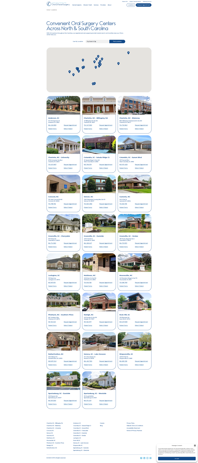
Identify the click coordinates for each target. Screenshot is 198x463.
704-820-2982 (88, 204)
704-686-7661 (123, 282)
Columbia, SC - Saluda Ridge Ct (97, 157)
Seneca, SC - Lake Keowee (95, 354)
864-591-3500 (52, 400)
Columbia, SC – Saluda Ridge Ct (82, 425)
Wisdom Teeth (87, 5)
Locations (131, 5)
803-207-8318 (123, 322)
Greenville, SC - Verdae (128, 236)
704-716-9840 (123, 125)
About (109, 5)
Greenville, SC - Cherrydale (59, 236)
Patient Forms (52, 129)
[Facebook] (141, 458)
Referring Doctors (147, 1)
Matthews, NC (90, 275)
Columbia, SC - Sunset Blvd (130, 157)
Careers (102, 423)
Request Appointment (143, 5)
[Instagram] (150, 458)
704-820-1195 (123, 204)
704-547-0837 (52, 164)
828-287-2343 (52, 361)
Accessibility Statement (133, 428)
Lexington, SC (54, 275)
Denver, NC (88, 197)
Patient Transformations (135, 1)
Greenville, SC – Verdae (79, 435)
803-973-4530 (123, 164)
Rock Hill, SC (124, 315)
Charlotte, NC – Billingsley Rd (55, 423)
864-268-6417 (88, 243)
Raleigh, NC (88, 315)
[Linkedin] (144, 458)
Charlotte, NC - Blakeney (129, 118)
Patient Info (125, 1)
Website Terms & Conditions (135, 425)
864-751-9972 (123, 243)
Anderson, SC (53, 118)
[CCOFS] (58, 4)
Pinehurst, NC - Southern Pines (60, 315)
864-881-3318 (123, 361)
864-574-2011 (87, 400)
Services (96, 5)
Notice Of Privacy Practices (134, 430)
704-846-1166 (87, 282)
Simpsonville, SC (126, 354)
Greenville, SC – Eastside (80, 433)
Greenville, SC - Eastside (94, 236)
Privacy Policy (130, 423)
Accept (177, 458)
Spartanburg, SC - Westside (95, 393)
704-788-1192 (52, 204)
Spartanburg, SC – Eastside (80, 448)
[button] (195, 445)
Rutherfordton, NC (55, 354)
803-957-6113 (52, 282)
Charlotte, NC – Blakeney (54, 425)
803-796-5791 (87, 164)
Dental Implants (76, 5)
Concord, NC (53, 197)
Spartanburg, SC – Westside (81, 450)
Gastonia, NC (124, 197)
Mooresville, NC (125, 275)
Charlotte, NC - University (58, 157)
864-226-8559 (52, 125)
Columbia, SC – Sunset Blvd (81, 428)
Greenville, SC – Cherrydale (80, 430)
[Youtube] (147, 458)
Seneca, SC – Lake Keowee (80, 443)
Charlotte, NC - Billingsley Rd (96, 118)
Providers (103, 5)
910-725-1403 (52, 322)
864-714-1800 (52, 243)
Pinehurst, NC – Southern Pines (55, 443)
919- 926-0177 (87, 322)
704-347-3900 (88, 125)
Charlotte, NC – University (54, 428)
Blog (101, 425)
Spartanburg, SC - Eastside (59, 393)
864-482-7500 (88, 361)
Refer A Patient (68, 129)
